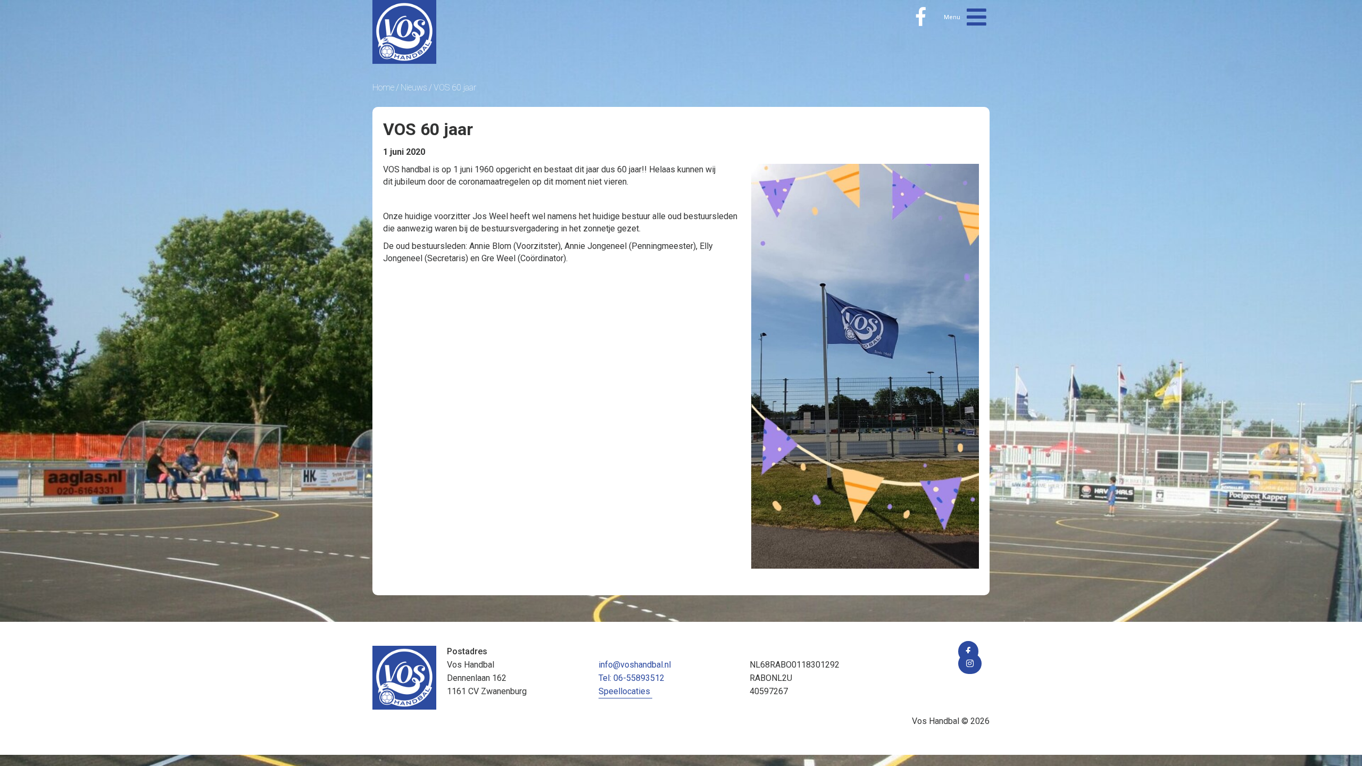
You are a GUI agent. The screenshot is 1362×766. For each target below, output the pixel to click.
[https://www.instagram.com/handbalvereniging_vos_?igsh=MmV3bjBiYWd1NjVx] (970, 663)
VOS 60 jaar (455, 87)
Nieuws (414, 87)
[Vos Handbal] (404, 31)
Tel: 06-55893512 (632, 678)
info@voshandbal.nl (635, 665)
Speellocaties (624, 691)
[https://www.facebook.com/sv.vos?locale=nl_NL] (921, 17)
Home (383, 87)
